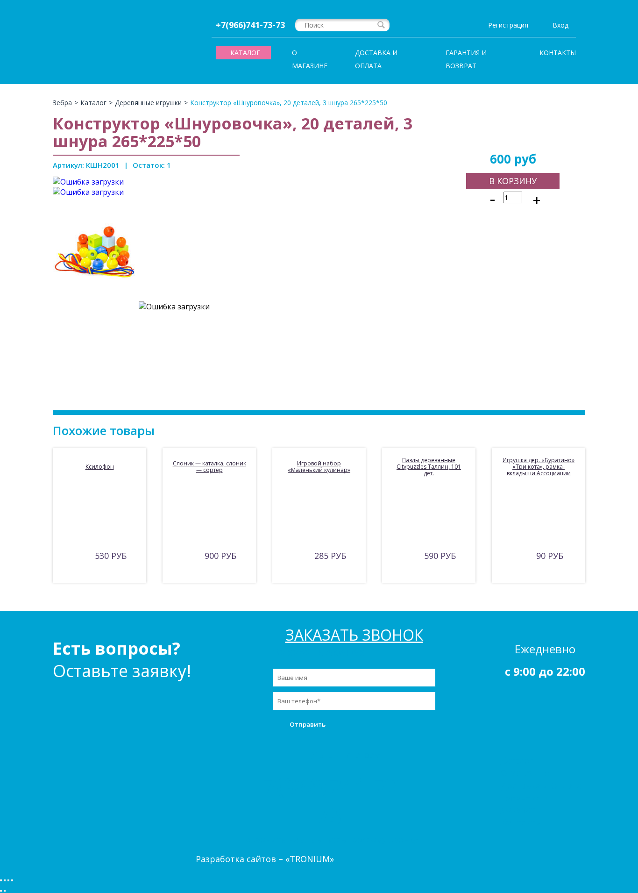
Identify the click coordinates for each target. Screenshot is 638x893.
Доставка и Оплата (376, 59)
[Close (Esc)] (1, 880)
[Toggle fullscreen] (8, 880)
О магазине (309, 59)
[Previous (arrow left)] (1, 891)
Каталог (517, 760)
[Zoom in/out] (12, 880)
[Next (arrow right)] (5, 891)
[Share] (5, 880)
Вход (560, 25)
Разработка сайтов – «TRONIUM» (265, 858)
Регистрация (508, 25)
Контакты (557, 52)
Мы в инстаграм (346, 754)
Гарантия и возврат (466, 59)
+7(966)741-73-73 (250, 24)
